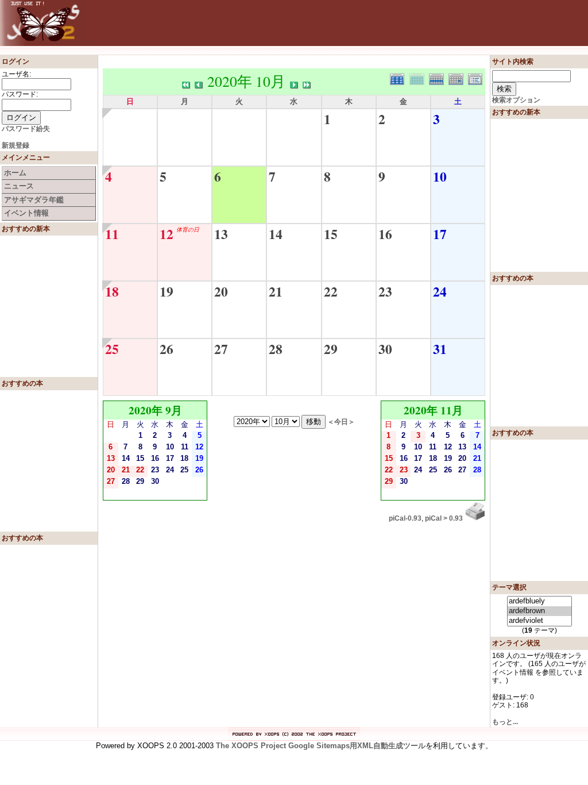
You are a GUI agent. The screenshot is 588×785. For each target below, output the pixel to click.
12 (166, 234)
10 (440, 176)
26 (166, 349)
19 (166, 291)
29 (331, 349)
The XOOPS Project (251, 745)
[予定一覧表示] (476, 77)
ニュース (19, 186)
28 (276, 349)
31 (440, 349)
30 (385, 349)
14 (276, 234)
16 (385, 234)
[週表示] (438, 77)
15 (331, 234)
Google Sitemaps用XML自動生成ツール (356, 745)
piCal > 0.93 (444, 518)
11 (112, 234)
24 (440, 291)
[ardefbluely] (539, 601)
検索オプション (516, 100)
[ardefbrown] (539, 611)
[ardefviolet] (539, 621)
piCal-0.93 (405, 518)
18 (112, 291)
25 (112, 349)
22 (331, 291)
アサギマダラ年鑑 (34, 199)
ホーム (15, 172)
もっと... (505, 722)
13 (221, 234)
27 (221, 349)
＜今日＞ (341, 421)
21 (276, 291)
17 (440, 234)
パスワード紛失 (26, 129)
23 (385, 291)
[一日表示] (458, 77)
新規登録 (15, 145)
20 (221, 291)
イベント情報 (26, 213)
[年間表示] (399, 77)
